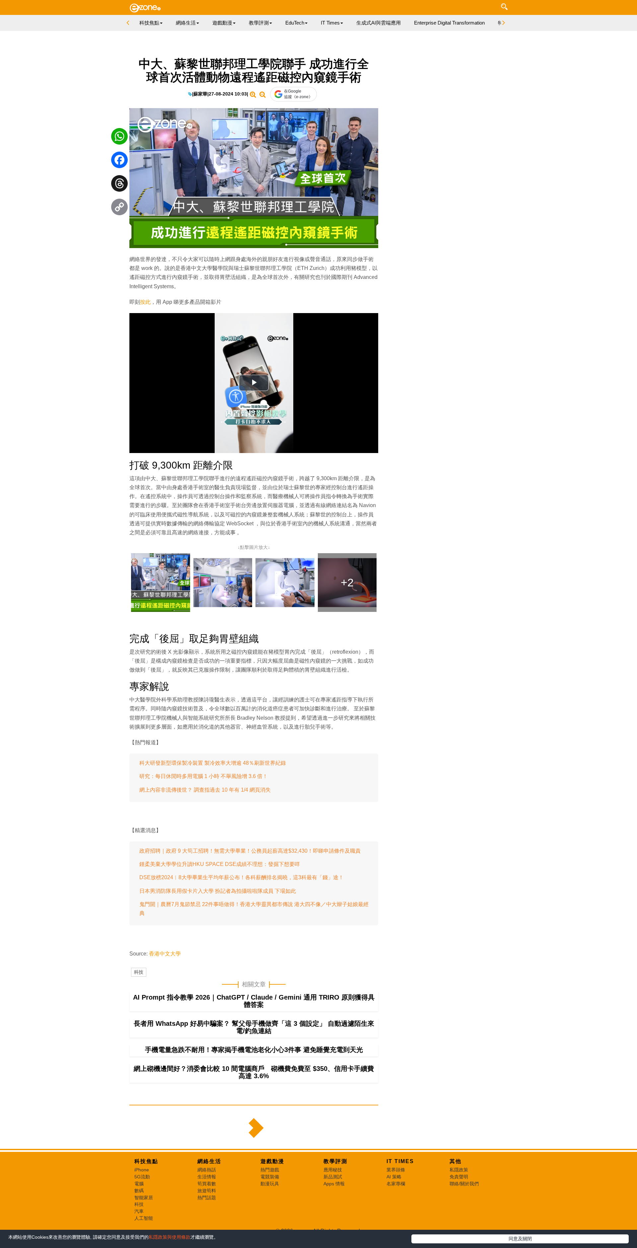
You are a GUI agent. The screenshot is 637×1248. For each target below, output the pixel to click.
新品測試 (332, 1176)
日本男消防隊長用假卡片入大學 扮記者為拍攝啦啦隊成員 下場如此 (217, 891)
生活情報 (206, 1176)
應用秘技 (332, 1169)
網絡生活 (209, 1161)
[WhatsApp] (119, 138)
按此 (145, 302)
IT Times (400, 1161)
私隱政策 (459, 1169)
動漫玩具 (269, 1183)
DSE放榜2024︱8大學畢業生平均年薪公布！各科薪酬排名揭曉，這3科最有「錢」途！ (241, 877)
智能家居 (143, 1197)
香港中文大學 (165, 953)
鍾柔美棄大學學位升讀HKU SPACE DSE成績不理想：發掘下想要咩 (219, 864)
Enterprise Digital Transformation (449, 23)
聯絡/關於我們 (464, 1183)
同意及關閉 (520, 1238)
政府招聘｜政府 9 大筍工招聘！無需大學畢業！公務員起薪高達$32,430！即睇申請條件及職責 (250, 851)
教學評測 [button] (259, 23)
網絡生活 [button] (186, 23)
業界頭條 (396, 1169)
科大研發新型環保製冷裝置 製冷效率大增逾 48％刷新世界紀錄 (212, 763)
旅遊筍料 (206, 1190)
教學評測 (335, 1161)
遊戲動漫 (272, 1161)
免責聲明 (459, 1176)
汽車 (139, 1211)
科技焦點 (146, 1161)
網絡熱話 (206, 1169)
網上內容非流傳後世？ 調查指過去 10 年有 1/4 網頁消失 (205, 790)
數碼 (139, 1190)
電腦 (139, 1183)
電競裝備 (269, 1176)
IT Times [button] (330, 23)
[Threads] (119, 185)
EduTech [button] (294, 23)
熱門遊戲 (269, 1169)
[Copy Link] (119, 209)
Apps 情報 (334, 1183)
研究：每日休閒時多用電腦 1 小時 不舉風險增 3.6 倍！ (203, 776)
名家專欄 (396, 1183)
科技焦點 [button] (149, 23)
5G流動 (142, 1176)
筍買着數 (206, 1183)
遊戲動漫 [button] (222, 23)
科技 (138, 972)
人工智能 (143, 1218)
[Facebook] (119, 161)
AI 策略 (394, 1176)
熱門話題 (206, 1197)
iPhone (141, 1169)
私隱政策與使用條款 (169, 1237)
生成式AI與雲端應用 (378, 23)
